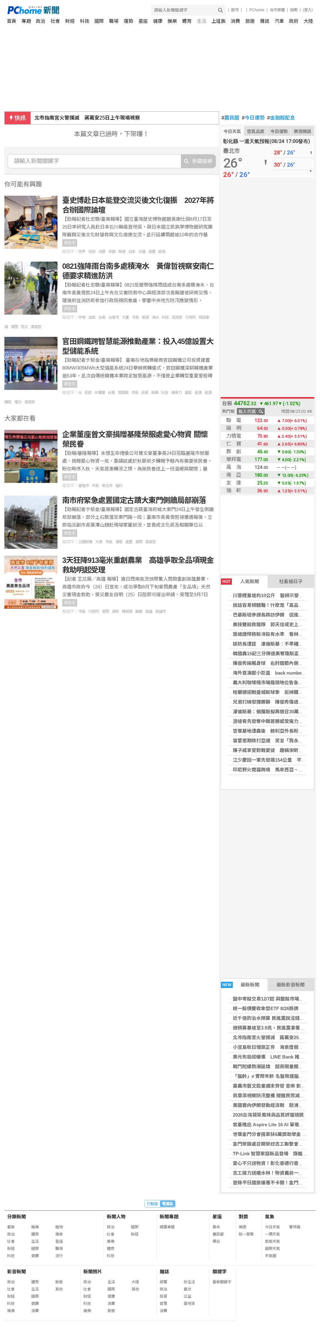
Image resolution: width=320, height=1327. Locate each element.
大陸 (308, 21)
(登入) (308, 10)
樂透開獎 (302, 131)
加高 (91, 317)
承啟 (111, 251)
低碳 (87, 393)
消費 (235, 21)
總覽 (163, 1282)
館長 (161, 251)
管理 (163, 1303)
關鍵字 (219, 1271)
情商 (59, 1234)
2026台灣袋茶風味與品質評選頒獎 (268, 1115)
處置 (151, 251)
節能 (188, 393)
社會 (55, 21)
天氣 (95, 486)
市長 (135, 317)
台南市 (113, 317)
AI (79, 393)
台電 (111, 393)
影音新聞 (16, 1271)
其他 (59, 1289)
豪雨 (14, 327)
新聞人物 (116, 1216)
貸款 (115, 611)
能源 (198, 393)
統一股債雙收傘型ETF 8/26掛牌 (265, 1008)
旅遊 (250, 21)
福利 (118, 486)
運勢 (128, 21)
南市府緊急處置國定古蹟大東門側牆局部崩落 (135, 500)
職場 (113, 21)
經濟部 (177, 317)
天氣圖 (270, 1256)
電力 (17, 402)
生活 (201, 21)
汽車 (279, 21)
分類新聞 (16, 1216)
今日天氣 (232, 131)
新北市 (107, 486)
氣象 (269, 1216)
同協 (91, 251)
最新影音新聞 (291, 984)
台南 (101, 317)
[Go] (220, 10)
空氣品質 (255, 131)
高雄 (148, 611)
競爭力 (176, 393)
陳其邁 (127, 611)
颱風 (138, 611)
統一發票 (246, 1234)
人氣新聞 (240, 581)
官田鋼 (123, 393)
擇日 (216, 1241)
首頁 (11, 21)
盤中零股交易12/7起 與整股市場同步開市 (275, 998)
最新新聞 (241, 984)
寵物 (59, 1227)
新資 (145, 317)
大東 (98, 542)
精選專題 (167, 1227)
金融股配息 (281, 117)
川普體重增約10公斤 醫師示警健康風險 (275, 595)
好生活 (189, 1282)
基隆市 (83, 486)
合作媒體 (277, 10)
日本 (131, 251)
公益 (187, 1296)
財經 (70, 21)
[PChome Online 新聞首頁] (84, 10)
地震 (101, 251)
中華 (81, 317)
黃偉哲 (36, 327)
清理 (118, 542)
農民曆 (230, 117)
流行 (59, 1256)
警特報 (294, 1227)
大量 (125, 317)
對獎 (243, 1216)
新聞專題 (169, 1216)
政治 (40, 21)
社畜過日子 (290, 581)
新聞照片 (92, 1271)
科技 (84, 21)
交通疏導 (85, 542)
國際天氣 (272, 1248)
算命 (216, 1227)
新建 (121, 251)
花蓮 (141, 251)
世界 (81, 251)
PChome (256, 10)
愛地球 (189, 1303)
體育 (187, 21)
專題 (26, 21)
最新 (11, 1227)
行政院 (190, 317)
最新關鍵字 (221, 1282)
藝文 (187, 1289)
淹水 (155, 317)
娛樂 (172, 21)
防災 (24, 327)
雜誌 (264, 21)
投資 (144, 393)
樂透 (242, 1227)
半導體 (99, 393)
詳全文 (69, 243)
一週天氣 (272, 1234)
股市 (235, 10)
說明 (294, 10)
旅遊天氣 (272, 1241)
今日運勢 (253, 117)
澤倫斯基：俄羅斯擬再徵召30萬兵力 (270, 711)
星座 (143, 21)
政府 (293, 21)
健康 (157, 21)
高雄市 (160, 611)
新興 (154, 393)
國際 (99, 21)
